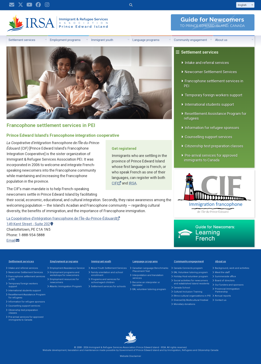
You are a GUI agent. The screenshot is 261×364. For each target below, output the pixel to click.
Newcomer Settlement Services (211, 72)
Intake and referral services (207, 63)
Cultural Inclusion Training (188, 291)
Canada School (182, 287)
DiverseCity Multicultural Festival (191, 300)
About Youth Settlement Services (109, 268)
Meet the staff (222, 272)
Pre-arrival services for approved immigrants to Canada (210, 157)
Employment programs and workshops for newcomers (64, 274)
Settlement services (22, 40)
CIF (114, 183)
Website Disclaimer (130, 356)
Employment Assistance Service (67, 268)
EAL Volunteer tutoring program (191, 272)
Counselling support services (208, 137)
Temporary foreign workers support (213, 95)
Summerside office (225, 276)
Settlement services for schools (108, 286)
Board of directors (224, 280)
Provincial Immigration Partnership (227, 290)
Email (11, 240)
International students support (209, 104)
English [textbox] (242, 5)
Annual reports (223, 296)
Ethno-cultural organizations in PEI (192, 296)
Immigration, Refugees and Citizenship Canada (192, 350)
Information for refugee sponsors (212, 128)
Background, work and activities (232, 268)
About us (221, 40)
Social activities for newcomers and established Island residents (191, 282)
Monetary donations (184, 304)
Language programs (146, 40)
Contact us (220, 300)
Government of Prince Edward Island (139, 350)
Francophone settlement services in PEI (213, 83)
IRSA (132, 183)
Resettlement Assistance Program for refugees (215, 115)
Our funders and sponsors (229, 284)
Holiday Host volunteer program (191, 276)
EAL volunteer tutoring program (149, 289)
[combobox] (245, 5)
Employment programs (65, 40)
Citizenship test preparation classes (214, 146)
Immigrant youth (102, 40)
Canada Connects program (188, 268)
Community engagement (190, 40)
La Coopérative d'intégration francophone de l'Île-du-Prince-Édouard (61, 218)
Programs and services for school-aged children (105, 280)
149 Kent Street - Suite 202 (28, 224)
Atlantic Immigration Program (66, 286)
